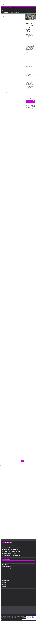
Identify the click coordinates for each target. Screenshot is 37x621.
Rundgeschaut (5, 577)
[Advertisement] (18, 598)
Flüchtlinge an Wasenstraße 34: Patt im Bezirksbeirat (33, 107)
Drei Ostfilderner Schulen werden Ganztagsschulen (10, 549)
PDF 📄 (33, 101)
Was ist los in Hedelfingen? (7, 568)
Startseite (6, 7)
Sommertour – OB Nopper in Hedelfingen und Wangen (11, 547)
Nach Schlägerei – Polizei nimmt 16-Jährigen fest (28, 107)
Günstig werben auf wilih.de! (15, 7)
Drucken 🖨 (28, 101)
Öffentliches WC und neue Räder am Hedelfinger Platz (11, 555)
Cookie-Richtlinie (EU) (15, 12)
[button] (14, 10)
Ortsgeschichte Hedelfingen (8, 569)
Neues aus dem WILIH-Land (6, 566)
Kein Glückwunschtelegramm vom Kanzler (9, 553)
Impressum (4, 582)
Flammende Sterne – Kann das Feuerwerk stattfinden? (11, 551)
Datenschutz (6, 12)
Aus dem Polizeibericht (5, 580)
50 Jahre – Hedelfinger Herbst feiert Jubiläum (9, 545)
